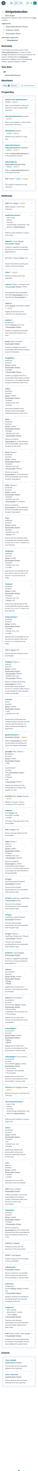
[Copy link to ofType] (23, 884)
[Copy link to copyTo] (14, 308)
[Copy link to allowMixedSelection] (14, 119)
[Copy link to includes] (14, 798)
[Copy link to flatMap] (24, 678)
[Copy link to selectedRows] (21, 167)
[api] (16, 3)
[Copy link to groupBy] (24, 782)
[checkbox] (9, 85)
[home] (11, 3)
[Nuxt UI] (4, 3)
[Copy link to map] (24, 858)
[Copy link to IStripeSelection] (29, 12)
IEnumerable (10, 33)
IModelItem (24, 57)
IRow (23, 164)
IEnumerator (9, 737)
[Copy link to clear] (19, 272)
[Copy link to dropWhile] (23, 372)
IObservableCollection (14, 26)
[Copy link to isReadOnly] (21, 133)
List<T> (15, 1259)
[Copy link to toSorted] (23, 1293)
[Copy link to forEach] (7, 716)
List (13, 1255)
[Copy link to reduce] (12, 983)
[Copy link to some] (13, 1146)
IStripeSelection (12, 40)
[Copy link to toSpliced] (23, 1317)
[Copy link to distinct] (23, 327)
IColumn (25, 147)
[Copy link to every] (13, 405)
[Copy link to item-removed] (23, 1377)
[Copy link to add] (27, 203)
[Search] (28, 3)
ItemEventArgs (10, 1363)
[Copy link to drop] (22, 344)
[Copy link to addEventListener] (7, 229)
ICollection (9, 30)
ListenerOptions (19, 227)
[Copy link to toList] (22, 1255)
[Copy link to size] (6, 181)
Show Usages (10, 15)
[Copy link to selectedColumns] (21, 150)
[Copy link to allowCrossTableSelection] (19, 102)
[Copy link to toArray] (21, 1243)
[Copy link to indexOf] (13, 818)
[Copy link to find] (16, 534)
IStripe (25, 26)
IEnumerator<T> (16, 741)
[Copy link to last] (20, 830)
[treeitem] (19, 40)
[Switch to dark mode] (31, 3)
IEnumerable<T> (18, 295)
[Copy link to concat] (6, 289)
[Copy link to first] (21, 650)
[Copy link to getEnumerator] (29, 737)
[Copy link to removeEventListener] (7, 1116)
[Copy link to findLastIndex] (13, 633)
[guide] (20, 3)
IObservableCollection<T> (11, 52)
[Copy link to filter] (23, 436)
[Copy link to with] (23, 1336)
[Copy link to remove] (14, 1090)
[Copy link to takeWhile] (23, 1224)
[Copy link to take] (22, 1191)
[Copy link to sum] (13, 1177)
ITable (34, 18)
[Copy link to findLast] (16, 600)
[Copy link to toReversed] (22, 1270)
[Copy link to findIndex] (13, 567)
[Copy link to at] (6, 260)
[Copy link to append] (22, 244)
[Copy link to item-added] (23, 1363)
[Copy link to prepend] (22, 955)
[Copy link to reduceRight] (12, 1042)
